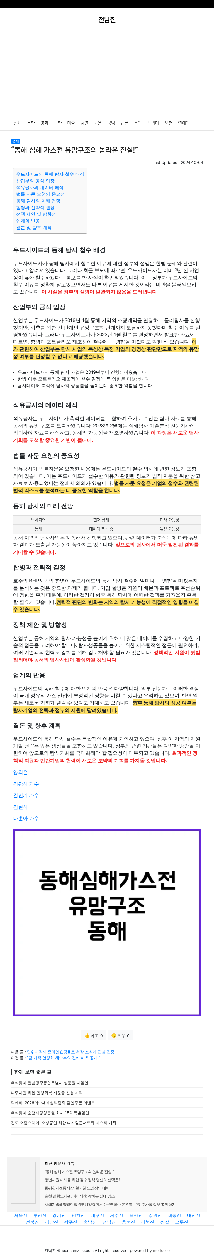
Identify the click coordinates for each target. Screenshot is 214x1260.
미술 (71, 123)
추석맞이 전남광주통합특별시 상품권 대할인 (49, 1082)
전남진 (109, 1222)
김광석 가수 (26, 783)
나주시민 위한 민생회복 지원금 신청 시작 (47, 1092)
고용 (98, 123)
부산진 (40, 1215)
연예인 (184, 123)
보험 (168, 123)
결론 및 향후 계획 (34, 227)
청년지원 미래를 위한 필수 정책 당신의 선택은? (82, 1179)
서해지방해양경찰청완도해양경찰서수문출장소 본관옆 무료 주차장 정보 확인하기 (110, 1204)
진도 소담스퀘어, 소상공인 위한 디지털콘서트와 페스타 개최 (63, 1122)
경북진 (147, 1222)
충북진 (128, 1222)
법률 (124, 123)
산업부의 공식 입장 (35, 180)
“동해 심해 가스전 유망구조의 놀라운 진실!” (79, 1171)
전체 (17, 123)
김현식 (20, 806)
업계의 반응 (28, 220)
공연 (84, 123)
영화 (44, 123)
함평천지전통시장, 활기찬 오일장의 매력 (77, 1188)
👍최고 (93, 1035)
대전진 (193, 1215)
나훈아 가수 (26, 817)
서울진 (20, 1215)
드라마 (153, 123)
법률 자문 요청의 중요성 (40, 194)
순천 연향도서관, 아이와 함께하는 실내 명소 (80, 1196)
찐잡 (164, 1222)
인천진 (78, 1215)
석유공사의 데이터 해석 (40, 187)
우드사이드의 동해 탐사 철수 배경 (50, 174)
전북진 (32, 1222)
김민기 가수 (26, 794)
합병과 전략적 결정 (35, 207)
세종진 (174, 1215)
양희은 (20, 771)
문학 (31, 123)
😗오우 (120, 1035)
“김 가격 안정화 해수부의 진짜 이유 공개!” (63, 1057)
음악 (138, 123)
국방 (111, 123)
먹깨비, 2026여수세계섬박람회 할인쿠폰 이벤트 (53, 1102)
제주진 (116, 1215)
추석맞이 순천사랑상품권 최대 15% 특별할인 (50, 1112)
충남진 (90, 1222)
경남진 (51, 1222)
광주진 (70, 1222)
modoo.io (161, 1250)
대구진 (97, 1215)
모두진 (181, 1222)
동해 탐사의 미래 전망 (38, 200)
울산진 (136, 1215)
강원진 (155, 1215)
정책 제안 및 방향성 (36, 214)
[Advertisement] (107, 73)
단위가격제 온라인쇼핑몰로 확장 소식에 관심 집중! (71, 1051)
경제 (15, 141)
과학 (58, 123)
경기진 (59, 1215)
